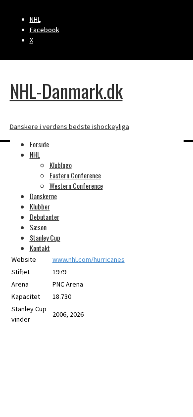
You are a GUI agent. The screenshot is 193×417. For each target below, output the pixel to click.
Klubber (40, 206)
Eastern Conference (75, 175)
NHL (35, 19)
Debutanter (44, 216)
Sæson (38, 227)
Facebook (44, 29)
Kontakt (40, 248)
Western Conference (76, 185)
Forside (39, 144)
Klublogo (60, 165)
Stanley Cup (45, 237)
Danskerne (43, 196)
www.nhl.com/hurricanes (88, 259)
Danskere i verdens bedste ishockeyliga (69, 126)
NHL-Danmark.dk (66, 90)
